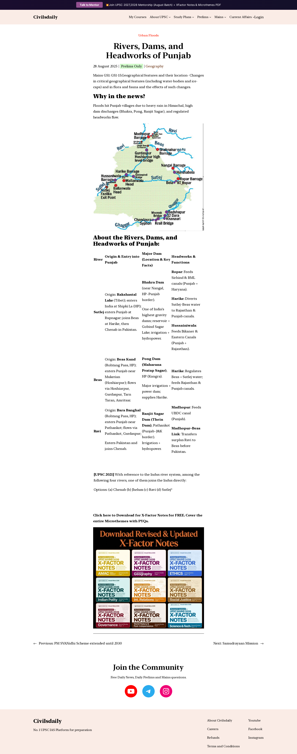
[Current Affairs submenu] (254, 17)
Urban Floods (148, 35)
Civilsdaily (45, 17)
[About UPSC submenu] (170, 17)
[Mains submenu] (225, 17)
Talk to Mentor (89, 5)
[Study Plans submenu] (193, 17)
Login (259, 17)
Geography (154, 66)
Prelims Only (131, 66)
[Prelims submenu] (210, 17)
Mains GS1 (101, 75)
